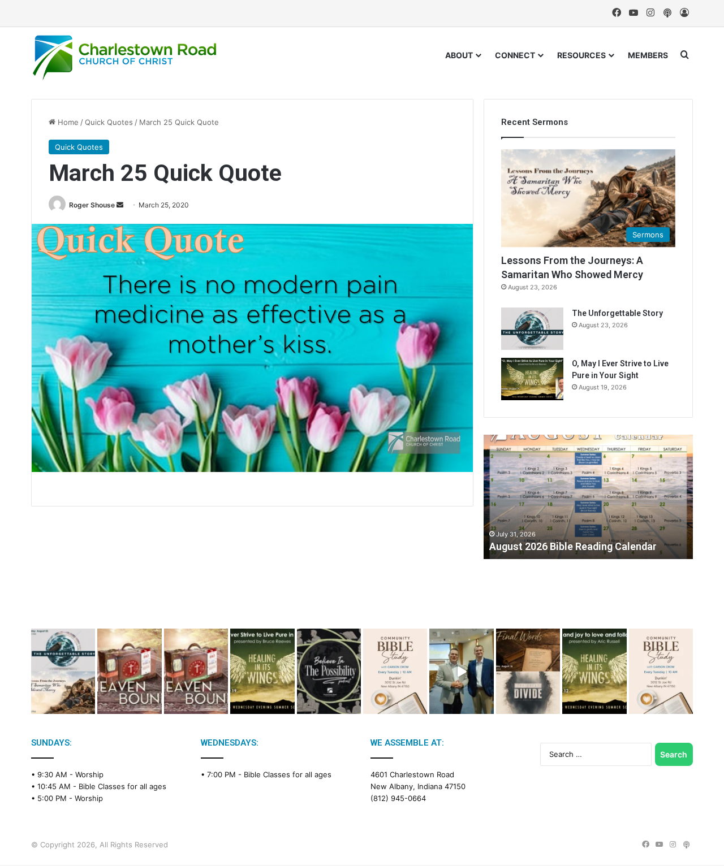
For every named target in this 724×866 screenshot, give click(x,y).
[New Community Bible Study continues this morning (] (395, 671)
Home (67, 122)
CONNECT (515, 55)
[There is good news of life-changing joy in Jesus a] (461, 671)
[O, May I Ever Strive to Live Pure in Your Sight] (532, 379)
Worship (89, 774)
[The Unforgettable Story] (532, 329)
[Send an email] (120, 205)
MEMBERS (648, 55)
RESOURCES (581, 55)
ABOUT (459, 55)
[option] (588, 497)
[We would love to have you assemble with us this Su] (63, 671)
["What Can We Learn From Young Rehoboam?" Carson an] (129, 671)
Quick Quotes (109, 122)
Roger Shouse (92, 205)
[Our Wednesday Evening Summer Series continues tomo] (262, 671)
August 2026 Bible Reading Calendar (573, 546)
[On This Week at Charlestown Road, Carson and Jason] (196, 671)
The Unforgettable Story (617, 313)
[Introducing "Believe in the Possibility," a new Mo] (329, 671)
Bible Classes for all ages (122, 786)
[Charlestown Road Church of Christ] (124, 58)
